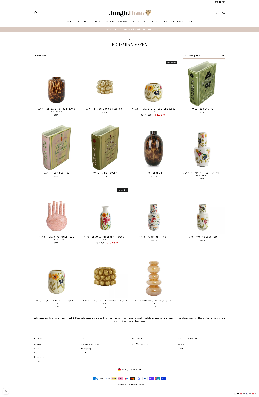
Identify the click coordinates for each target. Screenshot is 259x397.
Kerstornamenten (172, 21)
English (180, 348)
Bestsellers (140, 21)
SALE (189, 21)
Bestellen (37, 344)
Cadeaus (109, 21)
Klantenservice (39, 357)
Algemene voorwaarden (89, 344)
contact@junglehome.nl (140, 343)
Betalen (37, 348)
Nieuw (70, 21)
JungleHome (85, 353)
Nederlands (182, 344)
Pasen (154, 21)
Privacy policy (85, 348)
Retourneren (38, 353)
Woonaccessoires (89, 21)
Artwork (123, 21)
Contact (37, 361)
